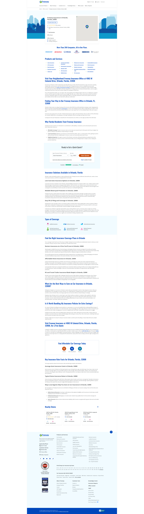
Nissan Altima (101, 475)
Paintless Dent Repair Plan (94, 453)
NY (69, 469)
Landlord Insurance (92, 439)
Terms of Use (90, 490)
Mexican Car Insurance (79, 62)
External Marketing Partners (93, 500)
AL (58, 467)
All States (101, 469)
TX (85, 469)
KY (85, 467)
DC (69, 467)
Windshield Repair (91, 69)
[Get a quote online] (64, 349)
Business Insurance (52, 69)
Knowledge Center (93, 481)
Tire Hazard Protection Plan (94, 452)
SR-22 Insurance (60, 448)
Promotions (59, 491)
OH (71, 469)
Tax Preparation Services (93, 459)
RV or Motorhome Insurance (62, 441)
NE (60, 469)
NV (68, 469)
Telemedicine (90, 67)
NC (57, 469)
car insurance (64, 108)
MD (91, 467)
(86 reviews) (58, 25)
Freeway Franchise (60, 485)
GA (74, 467)
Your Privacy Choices (92, 502)
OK (73, 469)
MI (94, 467)
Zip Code (71, 153)
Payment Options (75, 485)
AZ (62, 467)
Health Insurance (76, 442)
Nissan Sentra (59, 477)
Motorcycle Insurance (79, 65)
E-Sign (89, 498)
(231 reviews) (57, 417)
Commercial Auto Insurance (94, 441)
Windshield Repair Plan (93, 446)
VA (89, 469)
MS (100, 467)
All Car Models (78, 477)
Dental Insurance (76, 444)
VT (90, 469)
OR (75, 469)
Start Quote (85, 155)
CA (64, 467)
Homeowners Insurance (66, 66)
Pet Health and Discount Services (95, 455)
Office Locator (45, 9)
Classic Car (50, 71)
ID (79, 467)
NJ (64, 469)
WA (92, 469)
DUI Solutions (90, 71)
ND (59, 469)
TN (83, 469)
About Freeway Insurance (61, 483)
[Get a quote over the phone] (72, 349)
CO (65, 467)
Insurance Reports (93, 483)
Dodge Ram (67, 475)
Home (40, 9)
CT (67, 467)
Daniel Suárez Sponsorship (62, 492)
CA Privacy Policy (91, 496)
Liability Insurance (53, 224)
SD (82, 469)
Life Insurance (64, 70)
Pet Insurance (75, 448)
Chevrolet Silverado (60, 475)
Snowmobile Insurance (92, 62)
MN (96, 467)
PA (77, 469)
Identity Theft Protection (77, 452)
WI (94, 469)
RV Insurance (77, 73)
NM (66, 469)
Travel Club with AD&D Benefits (79, 450)
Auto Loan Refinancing (93, 457)
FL (72, 467)
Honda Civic (95, 475)
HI (76, 467)
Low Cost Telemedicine (77, 446)
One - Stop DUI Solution (93, 461)
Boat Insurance (51, 67)
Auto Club (91, 444)
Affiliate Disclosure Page (63, 511)
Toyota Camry (65, 477)
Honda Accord (89, 475)
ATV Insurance (51, 65)
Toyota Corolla (71, 477)
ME (92, 467)
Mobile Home (64, 73)
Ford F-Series (78, 475)
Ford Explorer (72, 475)
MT (102, 467)
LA (86, 467)
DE (71, 467)
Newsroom (59, 494)
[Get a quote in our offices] (80, 349)
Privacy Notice (91, 494)
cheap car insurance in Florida (63, 87)
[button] (87, 26)
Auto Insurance (51, 62)
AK (57, 467)
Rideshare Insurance (93, 442)
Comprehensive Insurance (89, 224)
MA (88, 467)
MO (98, 467)
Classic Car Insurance (61, 450)
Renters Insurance (78, 67)
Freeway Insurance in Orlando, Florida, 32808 (57, 9)
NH (62, 469)
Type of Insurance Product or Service (60, 153)
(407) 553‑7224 (85, 331)
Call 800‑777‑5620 (87, 159)
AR (60, 467)
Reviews (74, 487)
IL (80, 467)
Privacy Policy (91, 492)
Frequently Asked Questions (77, 489)
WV (96, 469)
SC (80, 469)
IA (77, 467)
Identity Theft (64, 68)
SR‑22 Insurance (91, 65)
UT (87, 469)
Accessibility (74, 491)
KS (83, 467)
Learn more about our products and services (62, 159)
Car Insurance (59, 437)
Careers (58, 487)
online (97, 331)
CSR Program (59, 489)
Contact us (74, 483)
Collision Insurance (71, 224)
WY (98, 469)
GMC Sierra (84, 475)
